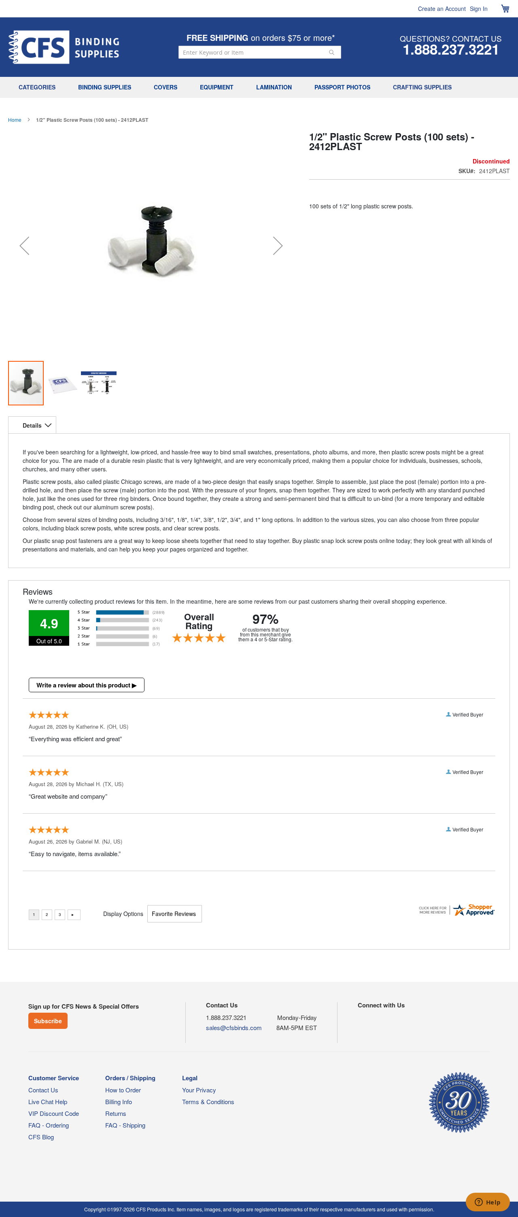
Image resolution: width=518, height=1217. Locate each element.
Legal (189, 1077)
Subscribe (48, 1021)
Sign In (479, 8)
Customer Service (53, 1077)
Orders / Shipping (130, 1077)
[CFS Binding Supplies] (64, 47)
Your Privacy (199, 1090)
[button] (24, 245)
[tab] (32, 424)
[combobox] (259, 52)
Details (32, 425)
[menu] (259, 87)
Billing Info (118, 1101)
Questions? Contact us (451, 38)
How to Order (123, 1090)
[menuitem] (39, 87)
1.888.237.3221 (451, 49)
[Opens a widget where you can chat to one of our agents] (487, 1203)
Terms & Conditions (208, 1101)
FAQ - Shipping (125, 1125)
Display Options (123, 914)
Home (14, 119)
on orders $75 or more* (261, 37)
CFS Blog (41, 1136)
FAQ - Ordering (48, 1125)
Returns (115, 1113)
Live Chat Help (47, 1101)
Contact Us (43, 1090)
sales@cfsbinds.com (234, 1027)
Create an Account (442, 8)
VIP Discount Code (53, 1113)
